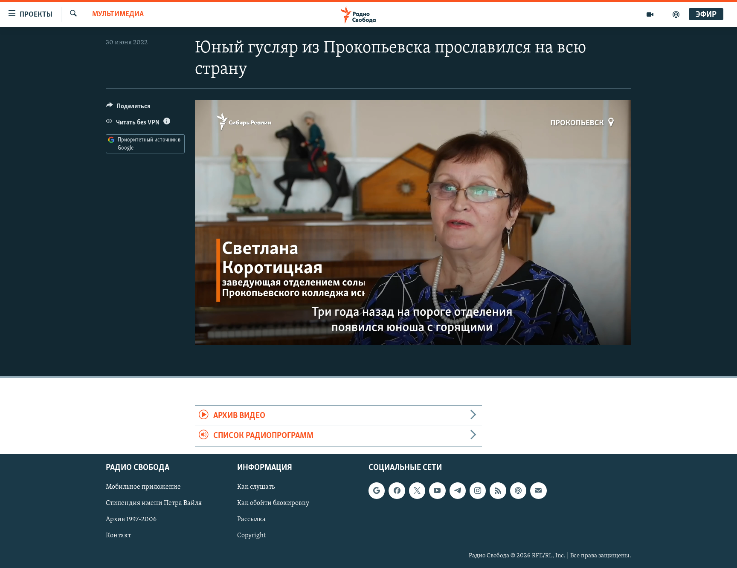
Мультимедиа (118, 14)
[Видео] (650, 14)
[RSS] (498, 490)
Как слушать (256, 487)
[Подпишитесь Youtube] (437, 490)
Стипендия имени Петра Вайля (154, 503)
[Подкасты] (518, 490)
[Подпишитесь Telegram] (458, 490)
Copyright (251, 535)
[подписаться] (538, 490)
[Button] (128, 108)
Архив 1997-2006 (131, 519)
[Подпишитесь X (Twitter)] (417, 490)
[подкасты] (676, 14)
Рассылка (251, 519)
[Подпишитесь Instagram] (478, 490)
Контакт (118, 535)
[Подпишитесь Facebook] (397, 490)
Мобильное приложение (143, 487)
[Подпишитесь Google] (376, 490)
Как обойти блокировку (273, 503)
